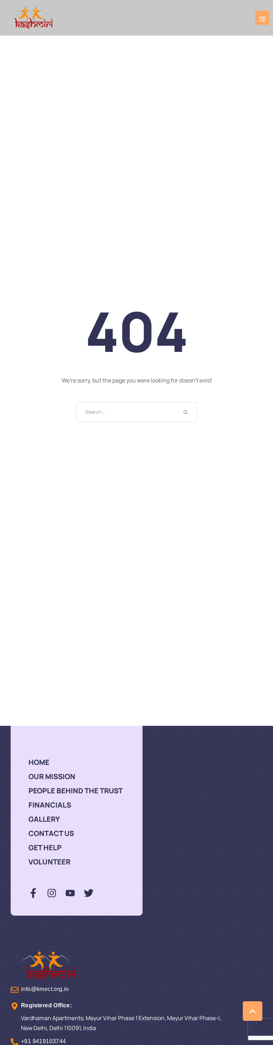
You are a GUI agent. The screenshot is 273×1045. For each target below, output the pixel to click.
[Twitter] (88, 893)
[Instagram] (52, 893)
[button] (262, 18)
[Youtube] (70, 893)
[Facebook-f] (33, 893)
